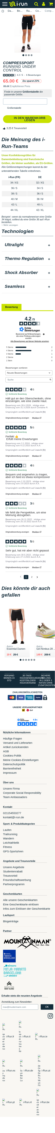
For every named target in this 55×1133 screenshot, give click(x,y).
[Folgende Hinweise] (37, 577)
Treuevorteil (10, 875)
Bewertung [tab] (11, 307)
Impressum (10, 772)
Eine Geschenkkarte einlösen (21, 904)
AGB (6, 751)
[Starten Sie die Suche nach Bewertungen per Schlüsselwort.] (50, 379)
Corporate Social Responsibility (22, 792)
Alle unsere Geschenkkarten (20, 900)
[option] (27, 34)
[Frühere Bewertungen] (20, 576)
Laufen (7, 830)
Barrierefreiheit (12, 768)
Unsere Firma (11, 788)
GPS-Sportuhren (13, 851)
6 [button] (36, 662)
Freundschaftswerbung (17, 880)
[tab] (27, 245)
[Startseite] (3, 11)
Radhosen (29, 11)
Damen (11, 11)
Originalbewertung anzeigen (17, 418)
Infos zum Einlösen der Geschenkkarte (26, 908)
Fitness (7, 847)
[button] (25, 101)
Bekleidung (20, 11)
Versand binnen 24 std (9, 678)
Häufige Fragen (12, 738)
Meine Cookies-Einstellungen (21, 760)
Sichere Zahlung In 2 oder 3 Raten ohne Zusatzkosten (46, 680)
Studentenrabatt (13, 871)
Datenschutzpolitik (14, 764)
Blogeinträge (10, 921)
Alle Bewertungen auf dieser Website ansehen (30, 341)
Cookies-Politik (12, 755)
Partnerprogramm (14, 884)
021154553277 (12, 813)
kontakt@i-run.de (13, 817)
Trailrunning (10, 834)
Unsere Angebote (13, 867)
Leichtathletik (11, 842)
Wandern (8, 838)
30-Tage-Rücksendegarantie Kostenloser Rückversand (28, 679)
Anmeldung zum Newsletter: (17, 1002)
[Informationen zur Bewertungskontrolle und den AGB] (44, 334)
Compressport (38, 11)
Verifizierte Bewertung (18, 394)
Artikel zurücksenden (15, 747)
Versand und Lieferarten (17, 742)
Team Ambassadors (15, 797)
